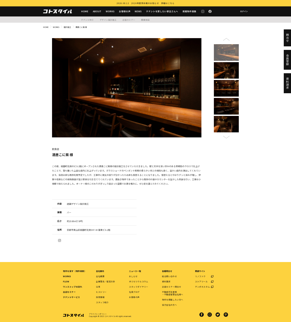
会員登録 (287, 60)
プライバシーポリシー (98, 314)
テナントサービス (71, 297)
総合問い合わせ (169, 276)
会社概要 (100, 276)
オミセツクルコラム (138, 281)
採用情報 (100, 297)
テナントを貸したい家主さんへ (162, 11)
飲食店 (55, 149)
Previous (226, 41)
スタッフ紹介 (102, 302)
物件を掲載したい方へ (172, 299)
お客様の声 (124, 11)
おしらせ (133, 276)
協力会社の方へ (169, 304)
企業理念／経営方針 (105, 281)
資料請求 (166, 281)
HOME (84, 11)
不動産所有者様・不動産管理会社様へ (172, 293)
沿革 (98, 286)
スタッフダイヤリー (138, 286)
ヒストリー (101, 291)
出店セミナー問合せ (171, 286)
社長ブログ (134, 291)
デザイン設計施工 (108, 19)
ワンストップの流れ (72, 286)
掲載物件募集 (189, 11)
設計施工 (67, 27)
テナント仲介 (87, 19)
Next (226, 135)
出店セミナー (128, 19)
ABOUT (97, 11)
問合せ (287, 37)
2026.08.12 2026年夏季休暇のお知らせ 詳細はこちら (145, 3)
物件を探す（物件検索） (74, 271)
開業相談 (145, 19)
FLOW (66, 281)
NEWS (138, 11)
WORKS (110, 11)
